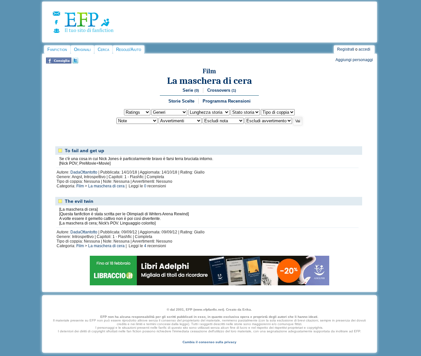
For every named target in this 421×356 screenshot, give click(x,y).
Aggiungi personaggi (354, 60)
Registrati (345, 49)
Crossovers (221, 90)
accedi (364, 49)
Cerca (103, 49)
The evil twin (79, 201)
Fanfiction (57, 49)
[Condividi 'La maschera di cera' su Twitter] (75, 62)
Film (209, 71)
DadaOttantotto (83, 172)
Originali (82, 49)
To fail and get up (84, 150)
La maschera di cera (209, 80)
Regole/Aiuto (128, 49)
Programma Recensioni (227, 101)
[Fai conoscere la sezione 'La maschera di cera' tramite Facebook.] (58, 62)
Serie (191, 90)
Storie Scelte (181, 101)
